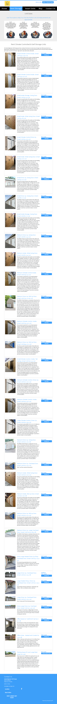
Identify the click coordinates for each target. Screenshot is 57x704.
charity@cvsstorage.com (9, 686)
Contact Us (50, 8)
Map (40, 8)
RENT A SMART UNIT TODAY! (12, 696)
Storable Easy (49, 700)
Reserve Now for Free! (47, 653)
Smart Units (30, 8)
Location (7, 689)
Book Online (8, 692)
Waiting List (46, 54)
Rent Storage (16, 8)
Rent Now (46, 96)
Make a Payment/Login (48, 2)
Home (4, 8)
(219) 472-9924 (39, 2)
